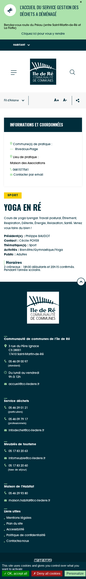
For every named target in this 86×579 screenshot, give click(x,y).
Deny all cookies (48, 573)
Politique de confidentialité (25, 535)
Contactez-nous (17, 541)
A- (65, 100)
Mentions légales (18, 518)
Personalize (75, 573)
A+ (56, 100)
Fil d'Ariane (11, 100)
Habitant (19, 45)
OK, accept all (17, 573)
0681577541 (20, 169)
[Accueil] (43, 83)
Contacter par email (28, 174)
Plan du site (14, 523)
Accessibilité (15, 529)
